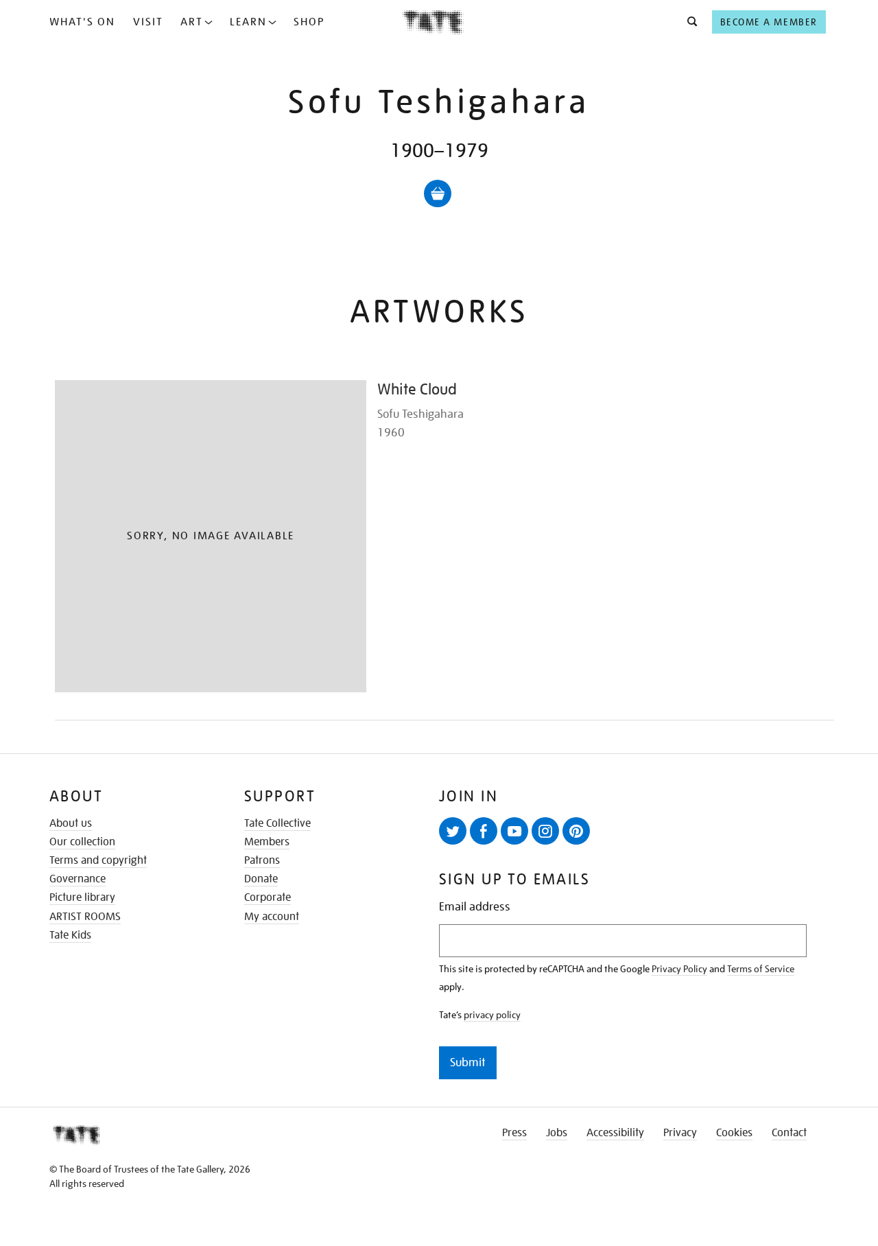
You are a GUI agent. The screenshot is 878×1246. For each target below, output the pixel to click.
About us (70, 823)
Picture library (82, 897)
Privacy (680, 1133)
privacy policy (492, 1015)
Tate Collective (277, 823)
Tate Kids (70, 935)
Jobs (556, 1133)
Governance (77, 879)
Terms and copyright (98, 860)
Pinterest (576, 831)
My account (271, 917)
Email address (474, 906)
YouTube (514, 831)
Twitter (452, 831)
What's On (82, 22)
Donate (261, 879)
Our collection (82, 842)
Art (191, 22)
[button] (688, 22)
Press (514, 1133)
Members (266, 842)
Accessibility (615, 1133)
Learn (248, 22)
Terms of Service (760, 969)
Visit (148, 22)
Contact (789, 1133)
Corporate (267, 897)
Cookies (734, 1133)
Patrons (262, 860)
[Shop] (437, 193)
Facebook (483, 831)
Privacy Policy (679, 969)
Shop (309, 22)
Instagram (545, 831)
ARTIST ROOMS (85, 917)
